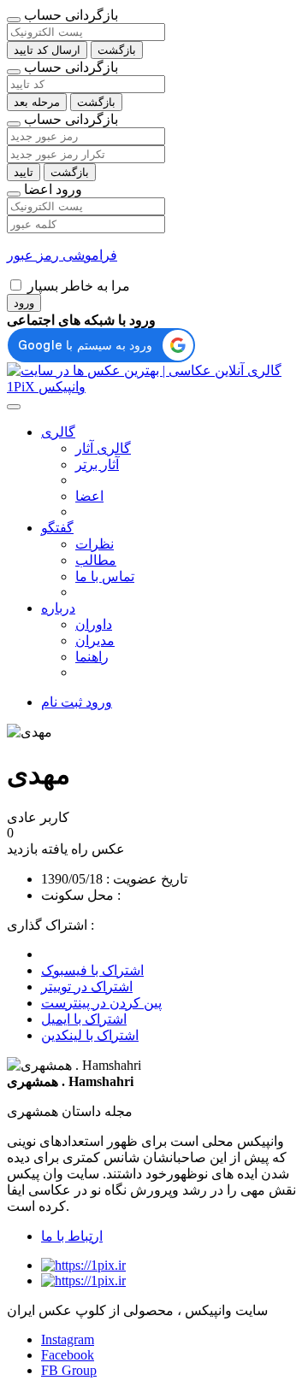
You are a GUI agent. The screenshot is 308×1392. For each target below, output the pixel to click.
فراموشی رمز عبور (62, 255)
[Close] (14, 19)
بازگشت (117, 50)
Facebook (67, 1355)
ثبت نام (61, 702)
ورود (24, 303)
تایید (23, 172)
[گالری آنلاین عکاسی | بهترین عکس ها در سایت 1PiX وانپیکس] (154, 386)
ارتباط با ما (72, 1236)
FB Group (69, 1370)
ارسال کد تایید (47, 50)
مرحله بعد (37, 102)
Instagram (67, 1339)
